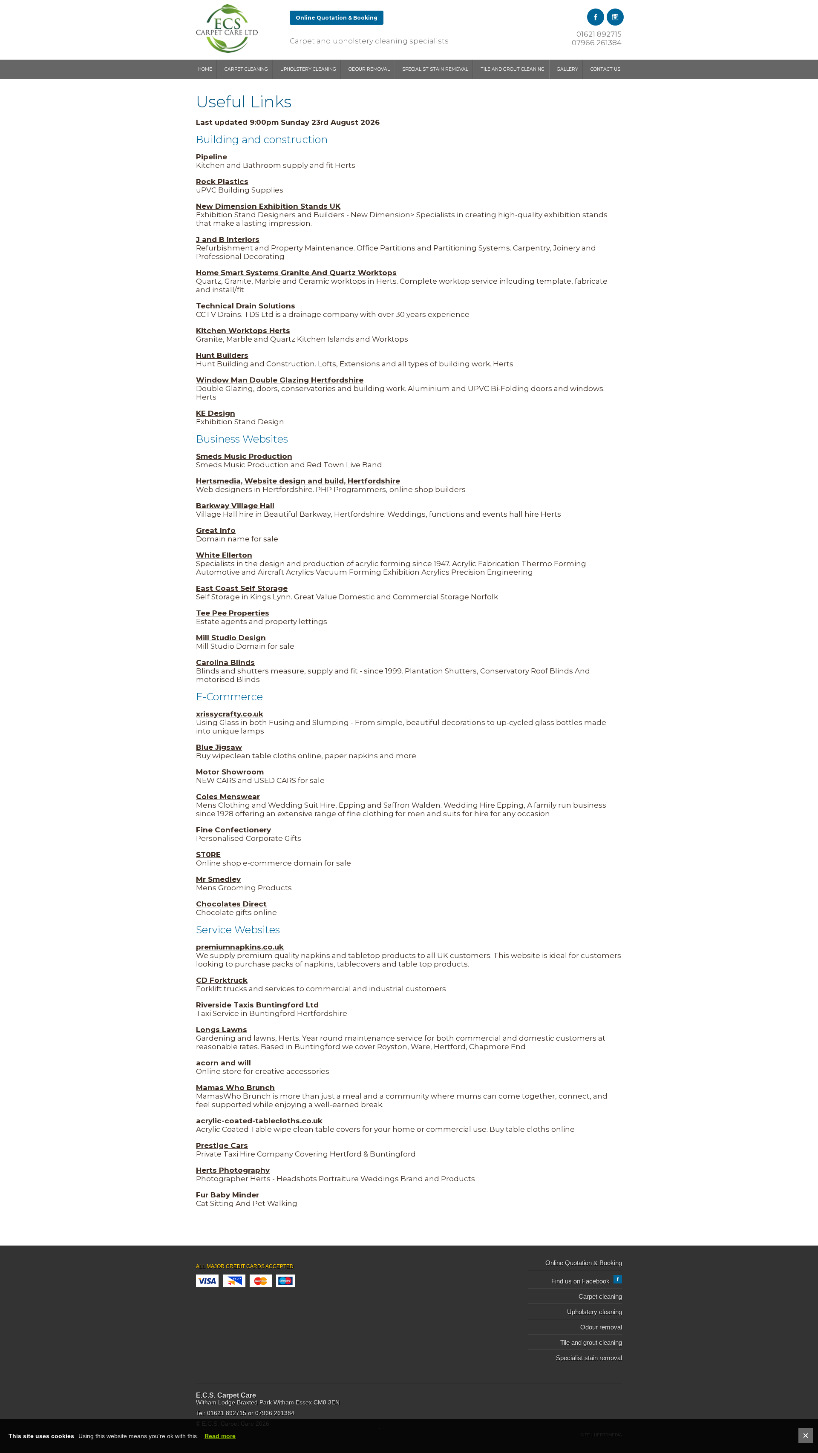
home (205, 69)
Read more (220, 1436)
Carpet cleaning (246, 69)
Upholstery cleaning (308, 69)
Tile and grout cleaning (512, 69)
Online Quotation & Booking (336, 17)
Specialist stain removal (435, 69)
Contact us (605, 69)
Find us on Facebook (581, 1281)
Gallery (567, 69)
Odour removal (369, 69)
